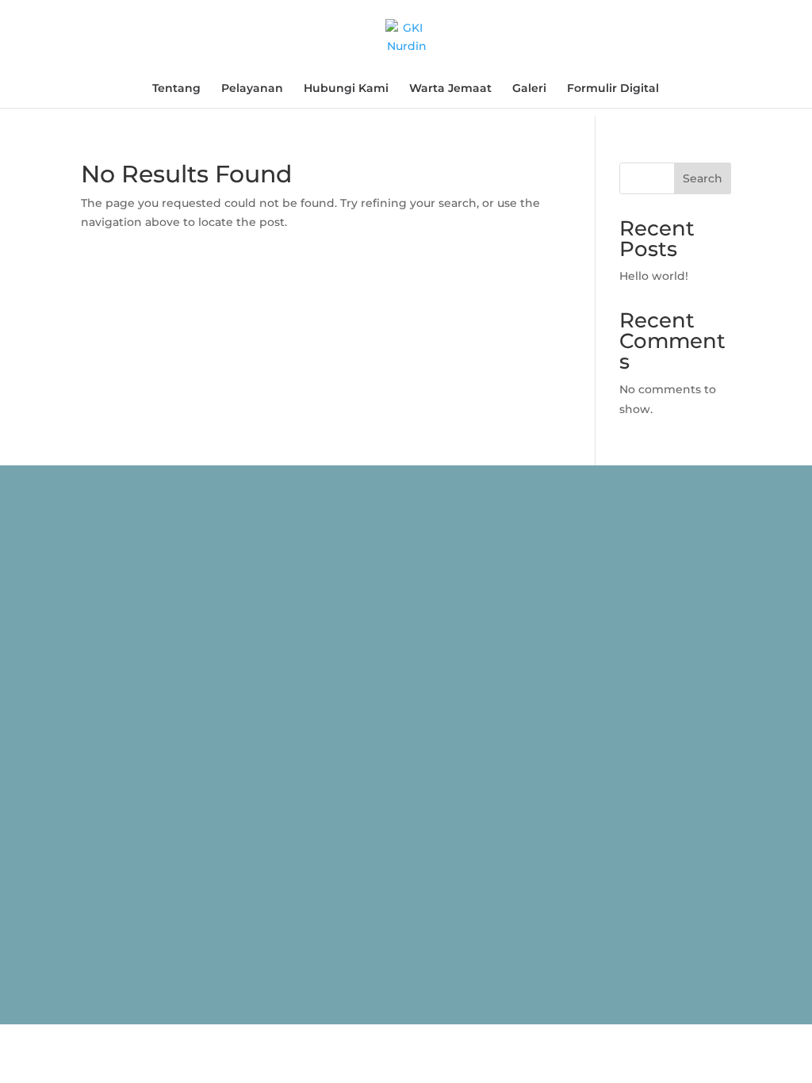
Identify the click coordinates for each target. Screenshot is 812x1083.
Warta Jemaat (450, 88)
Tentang (176, 88)
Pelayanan (252, 88)
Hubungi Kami (346, 88)
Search (702, 178)
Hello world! (653, 276)
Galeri (529, 88)
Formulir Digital (613, 88)
